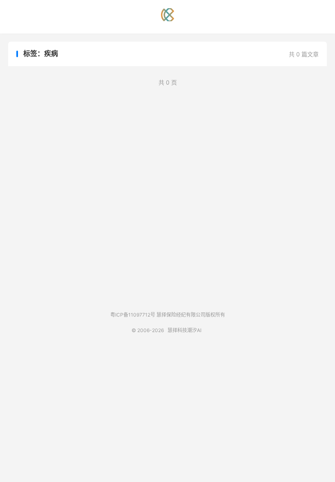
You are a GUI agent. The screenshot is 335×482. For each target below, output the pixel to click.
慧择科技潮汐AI (167, 14)
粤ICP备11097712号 (132, 315)
